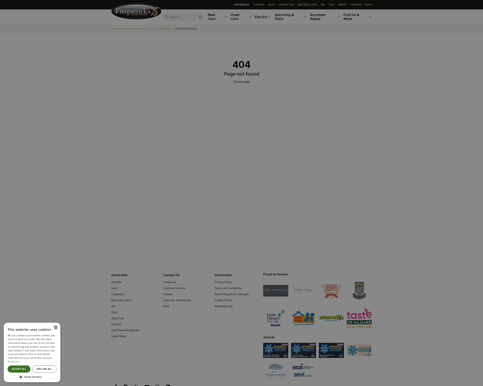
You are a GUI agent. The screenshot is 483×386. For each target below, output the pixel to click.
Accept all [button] (19, 369)
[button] (32, 376)
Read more (14, 361)
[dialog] (241, 193)
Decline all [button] (44, 369)
